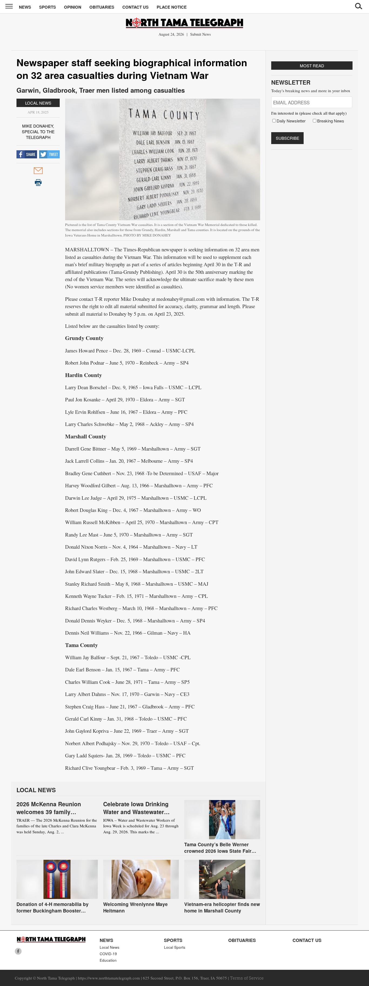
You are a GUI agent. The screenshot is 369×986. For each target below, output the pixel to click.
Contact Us (135, 7)
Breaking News (330, 121)
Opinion (72, 7)
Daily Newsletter (291, 121)
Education (108, 960)
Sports (47, 7)
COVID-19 (108, 953)
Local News (38, 103)
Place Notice (172, 7)
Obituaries (101, 7)
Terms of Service (247, 978)
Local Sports (174, 947)
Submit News (200, 34)
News (25, 7)
